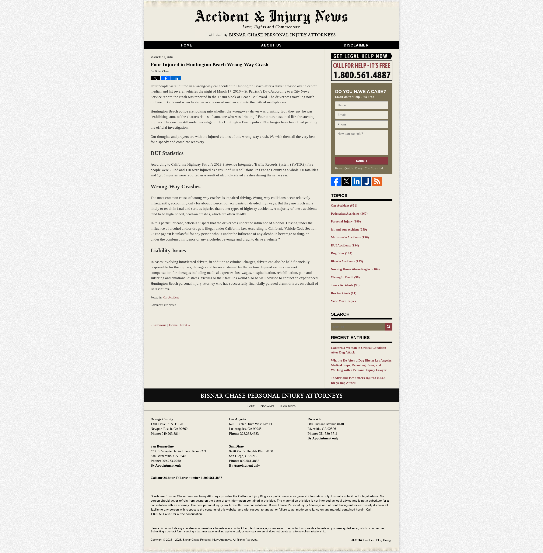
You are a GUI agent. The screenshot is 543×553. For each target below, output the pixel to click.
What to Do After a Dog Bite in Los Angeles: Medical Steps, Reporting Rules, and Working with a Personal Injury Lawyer (361, 365)
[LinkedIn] (356, 181)
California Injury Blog (271, 24)
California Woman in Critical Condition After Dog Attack (358, 350)
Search (388, 327)
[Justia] (367, 181)
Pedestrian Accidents (349, 213)
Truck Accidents (345, 285)
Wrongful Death (345, 277)
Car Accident (171, 297)
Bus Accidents (343, 293)
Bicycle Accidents (347, 261)
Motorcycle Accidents (350, 237)
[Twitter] (346, 181)
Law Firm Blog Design (371, 540)
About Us (271, 45)
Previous (159, 325)
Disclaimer (356, 45)
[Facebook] (336, 181)
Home (186, 45)
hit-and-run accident (349, 229)
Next (185, 325)
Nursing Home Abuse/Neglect (355, 269)
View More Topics (343, 301)
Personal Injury (346, 221)
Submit (361, 160)
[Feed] (377, 181)
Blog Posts (287, 406)
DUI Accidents (345, 245)
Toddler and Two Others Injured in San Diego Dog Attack (358, 380)
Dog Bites (341, 253)
